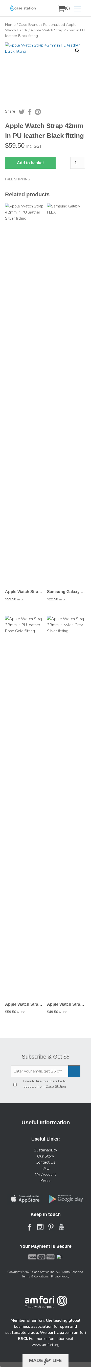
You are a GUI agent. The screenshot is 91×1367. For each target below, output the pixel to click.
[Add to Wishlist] (11, 49)
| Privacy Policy (59, 1276)
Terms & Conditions (36, 1276)
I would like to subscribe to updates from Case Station (44, 1084)
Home (10, 24)
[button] (77, 50)
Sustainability (45, 1150)
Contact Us (45, 1162)
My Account (45, 1174)
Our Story (45, 1156)
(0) (67, 8)
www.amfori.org (45, 1345)
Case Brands (29, 24)
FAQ (46, 1168)
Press (45, 1180)
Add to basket (30, 163)
